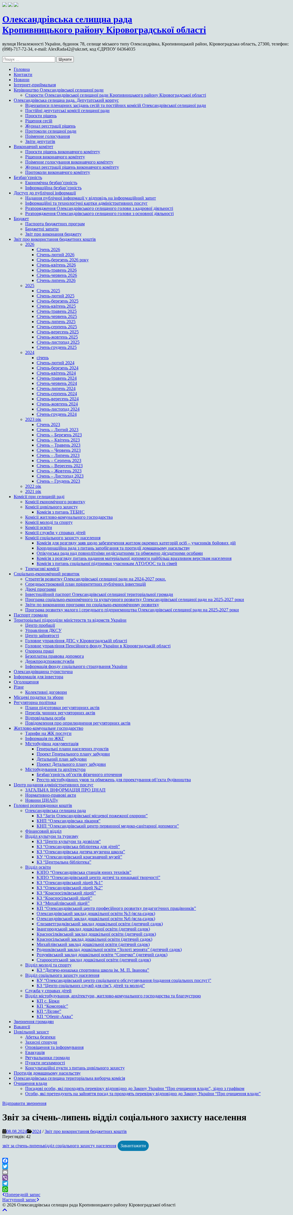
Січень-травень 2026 (57, 270)
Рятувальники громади (47, 1057)
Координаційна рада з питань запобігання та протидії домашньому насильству (113, 548)
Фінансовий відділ (43, 831)
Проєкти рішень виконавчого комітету (62, 151)
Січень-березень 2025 (57, 301)
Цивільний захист (31, 1031)
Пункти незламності (45, 1062)
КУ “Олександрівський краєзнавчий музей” (79, 856)
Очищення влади (30, 1083)
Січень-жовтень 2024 (57, 403)
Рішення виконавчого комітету (55, 156)
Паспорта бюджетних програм (55, 223)
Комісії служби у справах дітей (55, 532)
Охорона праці (39, 651)
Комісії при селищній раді (39, 496)
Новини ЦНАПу (41, 800)
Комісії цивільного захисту (51, 506)
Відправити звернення (24, 1103)
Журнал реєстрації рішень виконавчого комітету (72, 167)
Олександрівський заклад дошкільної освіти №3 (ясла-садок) (96, 913)
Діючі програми (40, 589)
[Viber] (146, 1178)
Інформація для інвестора (38, 676)
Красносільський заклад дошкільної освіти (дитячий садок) (94, 939)
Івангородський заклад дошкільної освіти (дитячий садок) (93, 928)
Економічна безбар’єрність (51, 182)
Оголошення (26, 681)
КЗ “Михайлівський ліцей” (63, 903)
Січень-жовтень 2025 (57, 337)
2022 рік (33, 486)
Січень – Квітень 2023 (58, 440)
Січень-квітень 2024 (56, 373)
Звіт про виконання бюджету (53, 234)
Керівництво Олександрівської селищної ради (59, 90)
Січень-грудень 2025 (57, 347)
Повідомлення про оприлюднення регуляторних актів (77, 723)
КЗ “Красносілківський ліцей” (66, 892)
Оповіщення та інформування (54, 1047)
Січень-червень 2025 (57, 316)
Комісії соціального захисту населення (62, 537)
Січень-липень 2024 (56, 388)
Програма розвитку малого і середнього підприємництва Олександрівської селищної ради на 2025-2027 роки (132, 609)
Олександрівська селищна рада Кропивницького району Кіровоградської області (104, 24)
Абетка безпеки (40, 1037)
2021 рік (33, 491)
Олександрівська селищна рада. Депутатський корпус (66, 100)
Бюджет (21, 218)
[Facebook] (146, 1161)
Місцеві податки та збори (39, 697)
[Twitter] (146, 1166)
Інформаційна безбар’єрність (53, 187)
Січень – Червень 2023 (59, 450)
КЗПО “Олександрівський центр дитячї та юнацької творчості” (98, 877)
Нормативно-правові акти (50, 795)
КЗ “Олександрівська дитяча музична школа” (81, 851)
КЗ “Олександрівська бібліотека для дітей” (78, 846)
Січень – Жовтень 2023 (59, 470)
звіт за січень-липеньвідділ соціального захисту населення (59, 1145)
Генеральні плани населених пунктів (73, 748)
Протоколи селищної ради (50, 131)
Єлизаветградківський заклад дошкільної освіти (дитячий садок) (100, 923)
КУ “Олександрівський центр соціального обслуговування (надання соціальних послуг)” (124, 980)
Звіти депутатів (40, 141)
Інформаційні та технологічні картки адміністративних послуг (86, 203)
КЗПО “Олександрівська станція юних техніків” (84, 872)
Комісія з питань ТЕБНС (61, 512)
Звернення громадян (34, 1021)
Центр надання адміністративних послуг (54, 784)
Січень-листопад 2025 (58, 342)
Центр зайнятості (42, 635)
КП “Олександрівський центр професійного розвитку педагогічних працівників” (116, 908)
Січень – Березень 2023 (59, 434)
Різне (19, 687)
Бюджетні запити (42, 228)
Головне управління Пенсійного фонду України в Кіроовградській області (98, 645)
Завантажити (133, 1145)
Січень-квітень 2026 (56, 265)
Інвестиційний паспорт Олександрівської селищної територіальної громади (99, 594)
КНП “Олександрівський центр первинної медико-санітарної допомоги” (108, 826)
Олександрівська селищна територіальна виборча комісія (69, 1078)
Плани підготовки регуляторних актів (62, 707)
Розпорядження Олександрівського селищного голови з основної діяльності (99, 213)
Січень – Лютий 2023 (57, 429)
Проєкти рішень (41, 115)
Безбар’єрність (28, 177)
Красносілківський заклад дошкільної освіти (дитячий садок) (96, 934)
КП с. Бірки (48, 1001)
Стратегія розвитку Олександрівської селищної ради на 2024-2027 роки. (95, 578)
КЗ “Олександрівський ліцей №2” (70, 887)
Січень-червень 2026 (57, 275)
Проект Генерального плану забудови (73, 753)
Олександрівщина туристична (43, 671)
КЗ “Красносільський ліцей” (64, 898)
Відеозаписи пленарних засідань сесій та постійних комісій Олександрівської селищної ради (115, 105)
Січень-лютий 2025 (55, 295)
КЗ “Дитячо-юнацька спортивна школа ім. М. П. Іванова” (93, 970)
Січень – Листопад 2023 (60, 476)
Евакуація (35, 1052)
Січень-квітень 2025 (56, 306)
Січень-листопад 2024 (58, 409)
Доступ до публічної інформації (45, 192)
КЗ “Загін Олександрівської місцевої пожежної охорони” (92, 815)
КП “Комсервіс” (52, 1006)
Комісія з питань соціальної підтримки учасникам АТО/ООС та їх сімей (107, 563)
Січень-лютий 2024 (55, 362)
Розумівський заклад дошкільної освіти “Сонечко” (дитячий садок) (102, 954)
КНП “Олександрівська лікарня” (68, 820)
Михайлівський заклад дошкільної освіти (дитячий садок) (93, 944)
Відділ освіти (38, 867)
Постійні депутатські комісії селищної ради (67, 110)
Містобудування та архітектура (55, 769)
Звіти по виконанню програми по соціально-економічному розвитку (92, 604)
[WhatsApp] (146, 1189)
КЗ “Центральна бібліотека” (64, 862)
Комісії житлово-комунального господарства (69, 517)
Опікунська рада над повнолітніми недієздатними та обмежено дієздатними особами (120, 553)
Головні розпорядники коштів (43, 805)
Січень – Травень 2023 (58, 445)
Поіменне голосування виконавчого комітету (69, 162)
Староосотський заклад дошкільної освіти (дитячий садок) (94, 959)
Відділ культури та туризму (51, 836)
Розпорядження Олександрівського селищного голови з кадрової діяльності (99, 208)
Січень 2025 (48, 290)
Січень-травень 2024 (57, 378)
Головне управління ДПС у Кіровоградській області (76, 640)
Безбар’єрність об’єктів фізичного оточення (79, 774)
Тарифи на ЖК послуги (48, 733)
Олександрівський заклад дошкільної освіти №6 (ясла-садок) (96, 918)
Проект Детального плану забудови (71, 764)
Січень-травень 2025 (57, 311)
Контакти (23, 74)
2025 (29, 285)
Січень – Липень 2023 (58, 455)
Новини (21, 79)
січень (43, 357)
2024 (29, 352)
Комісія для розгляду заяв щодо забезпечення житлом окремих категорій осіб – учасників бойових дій (136, 542)
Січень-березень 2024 (57, 367)
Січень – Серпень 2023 (59, 460)
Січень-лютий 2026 (55, 254)
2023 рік (33, 419)
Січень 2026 (48, 249)
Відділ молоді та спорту (48, 965)
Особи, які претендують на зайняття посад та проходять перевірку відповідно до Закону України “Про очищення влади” (143, 1093)
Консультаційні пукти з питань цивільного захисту (75, 1067)
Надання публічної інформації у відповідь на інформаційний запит (90, 198)
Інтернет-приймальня (35, 84)
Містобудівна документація (51, 743)
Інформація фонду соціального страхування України (76, 666)
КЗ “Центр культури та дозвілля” (69, 841)
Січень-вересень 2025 (58, 331)
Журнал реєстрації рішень (50, 126)
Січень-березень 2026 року (63, 259)
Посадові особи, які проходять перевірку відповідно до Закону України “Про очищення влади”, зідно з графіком (134, 1088)
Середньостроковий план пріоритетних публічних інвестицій (85, 584)
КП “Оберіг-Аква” (55, 1016)
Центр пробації (40, 625)
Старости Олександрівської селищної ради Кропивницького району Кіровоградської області (115, 95)
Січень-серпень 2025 (57, 326)
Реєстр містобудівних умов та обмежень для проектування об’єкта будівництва (114, 779)
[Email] (146, 1172)
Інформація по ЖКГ (44, 738)
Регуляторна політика (35, 702)
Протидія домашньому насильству (47, 1073)
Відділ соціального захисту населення (62, 975)
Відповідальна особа (45, 717)
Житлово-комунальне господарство (48, 728)
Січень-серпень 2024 (57, 393)
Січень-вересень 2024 (58, 398)
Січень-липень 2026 (56, 280)
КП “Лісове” (49, 1011)
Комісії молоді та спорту (49, 522)
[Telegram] (146, 1183)
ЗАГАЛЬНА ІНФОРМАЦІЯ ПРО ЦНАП (65, 790)
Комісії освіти (38, 527)
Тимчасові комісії (42, 568)
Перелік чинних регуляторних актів (60, 712)
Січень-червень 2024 (57, 383)
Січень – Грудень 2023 (58, 481)
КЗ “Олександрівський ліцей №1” (70, 882)
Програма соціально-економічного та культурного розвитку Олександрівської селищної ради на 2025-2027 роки (134, 599)
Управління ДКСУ (43, 630)
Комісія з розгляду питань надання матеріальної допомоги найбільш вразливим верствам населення (134, 558)
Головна (22, 69)
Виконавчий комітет (33, 146)
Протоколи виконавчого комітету (57, 172)
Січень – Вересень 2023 (60, 465)
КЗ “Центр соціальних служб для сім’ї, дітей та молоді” (91, 985)
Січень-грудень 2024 (57, 414)
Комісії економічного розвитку (55, 501)
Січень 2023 (48, 424)
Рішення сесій (38, 120)
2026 (29, 244)
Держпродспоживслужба (49, 661)
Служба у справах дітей (48, 990)
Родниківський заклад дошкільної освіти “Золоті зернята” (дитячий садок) (109, 949)
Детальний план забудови (62, 759)
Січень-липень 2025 (56, 321)
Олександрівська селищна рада (55, 810)
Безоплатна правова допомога (54, 656)
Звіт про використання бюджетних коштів (55, 239)
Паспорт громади (31, 615)
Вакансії (22, 1026)
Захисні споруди (41, 1042)
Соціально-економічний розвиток (47, 573)
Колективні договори (46, 692)
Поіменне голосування (47, 136)
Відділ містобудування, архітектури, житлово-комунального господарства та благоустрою (113, 995)
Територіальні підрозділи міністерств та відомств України (70, 620)
